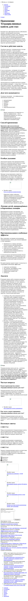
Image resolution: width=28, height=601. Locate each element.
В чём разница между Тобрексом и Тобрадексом (13, 543)
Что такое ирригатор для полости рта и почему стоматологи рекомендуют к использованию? (14, 559)
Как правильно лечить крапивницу (13, 408)
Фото (6, 11)
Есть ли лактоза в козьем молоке (12, 192)
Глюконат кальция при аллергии (9, 524)
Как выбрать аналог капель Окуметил (17, 484)
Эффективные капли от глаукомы (9, 531)
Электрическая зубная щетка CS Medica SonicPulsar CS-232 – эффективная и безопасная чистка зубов (14, 581)
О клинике (7, 6)
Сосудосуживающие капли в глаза (16, 494)
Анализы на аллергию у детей (15, 473)
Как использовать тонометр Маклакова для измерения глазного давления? (15, 573)
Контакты (7, 13)
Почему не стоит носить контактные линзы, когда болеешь (16, 505)
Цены (6, 9)
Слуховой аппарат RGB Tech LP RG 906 (14, 585)
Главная (6, 4)
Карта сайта (8, 14)
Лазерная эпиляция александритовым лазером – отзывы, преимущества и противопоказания (14, 567)
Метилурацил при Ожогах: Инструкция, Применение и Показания (11, 535)
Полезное (7, 10)
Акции (5, 593)
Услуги (6, 7)
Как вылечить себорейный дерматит (10, 539)
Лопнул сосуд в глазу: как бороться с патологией (14, 528)
